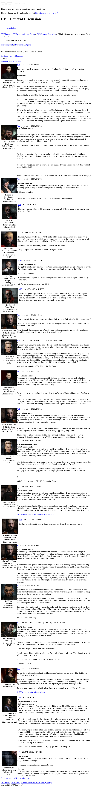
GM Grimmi (10, 305)
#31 (18, 409)
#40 (18, 752)
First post (4, 56)
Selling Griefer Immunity (45, 514)
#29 (18, 340)
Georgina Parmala (9, 713)
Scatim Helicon (9, 248)
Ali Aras (9, 276)
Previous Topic (7, 61)
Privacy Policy (46, 783)
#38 (18, 669)
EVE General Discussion (46, 34)
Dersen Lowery (9, 639)
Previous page (6, 45)
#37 (18, 623)
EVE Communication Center (24, 34)
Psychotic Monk (9, 502)
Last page (27, 45)
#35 (18, 545)
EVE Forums (6, 34)
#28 (18, 315)
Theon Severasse (9, 142)
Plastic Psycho (9, 768)
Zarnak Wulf (9, 220)
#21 (18, 65)
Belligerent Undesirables (26, 514)
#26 (19, 260)
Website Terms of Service (30, 783)
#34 (20, 520)
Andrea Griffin (9, 684)
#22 (18, 126)
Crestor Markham (9, 331)
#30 (18, 371)
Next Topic (17, 61)
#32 (18, 440)
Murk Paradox (9, 81)
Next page (20, 45)
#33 (18, 486)
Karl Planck (9, 601)
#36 (18, 585)
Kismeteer (9, 195)
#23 (18, 179)
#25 (18, 232)
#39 (19, 697)
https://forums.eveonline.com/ (46, 13)
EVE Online (5, 783)
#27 (20, 289)
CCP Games (15, 783)
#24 (19, 205)
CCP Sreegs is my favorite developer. (31, 692)
